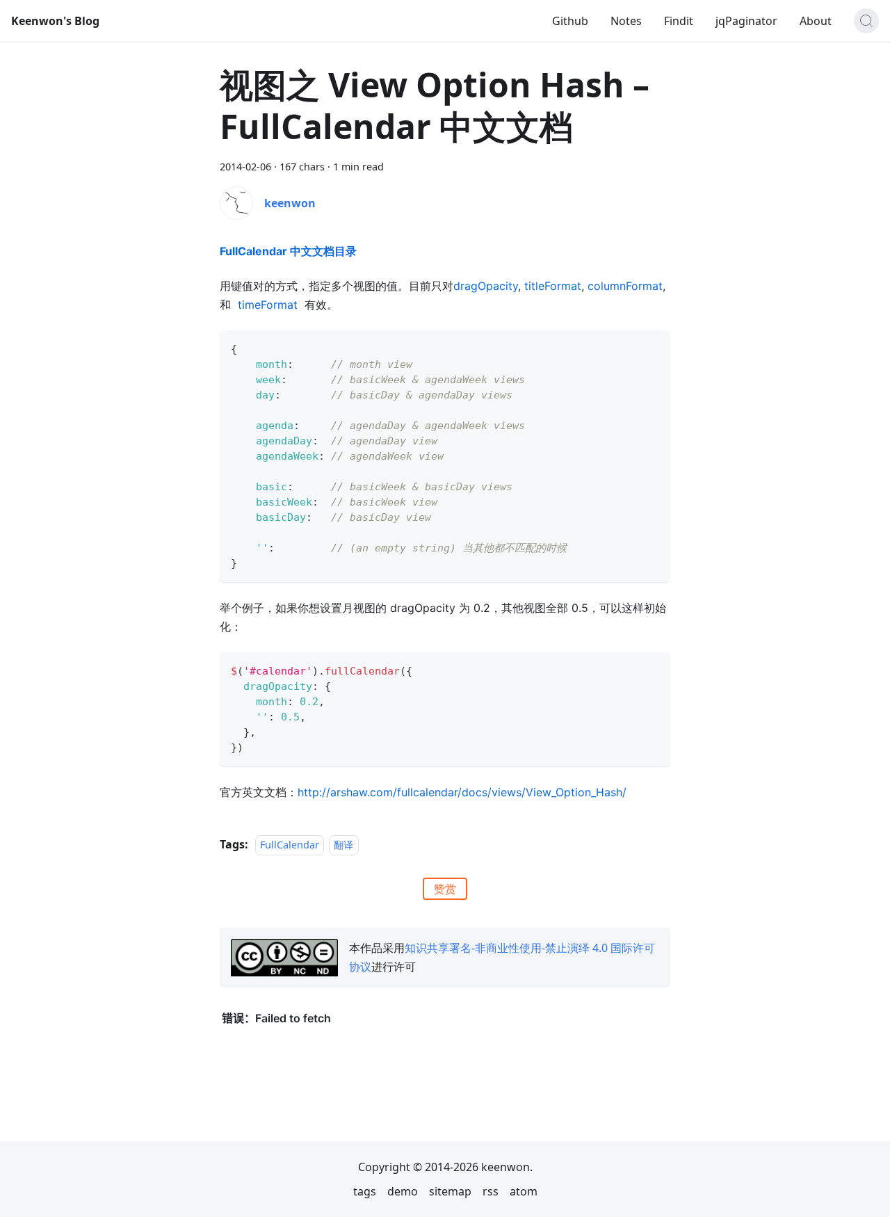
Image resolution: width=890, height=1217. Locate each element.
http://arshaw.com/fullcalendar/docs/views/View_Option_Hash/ (462, 792)
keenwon (290, 203)
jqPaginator (746, 21)
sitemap (450, 1191)
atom (523, 1191)
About (816, 21)
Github (570, 21)
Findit (678, 21)
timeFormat (268, 305)
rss (491, 1191)
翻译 (343, 844)
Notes (626, 21)
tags (364, 1191)
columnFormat (625, 286)
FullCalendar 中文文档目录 (288, 251)
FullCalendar (289, 844)
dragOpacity (485, 286)
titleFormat (552, 286)
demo (402, 1191)
